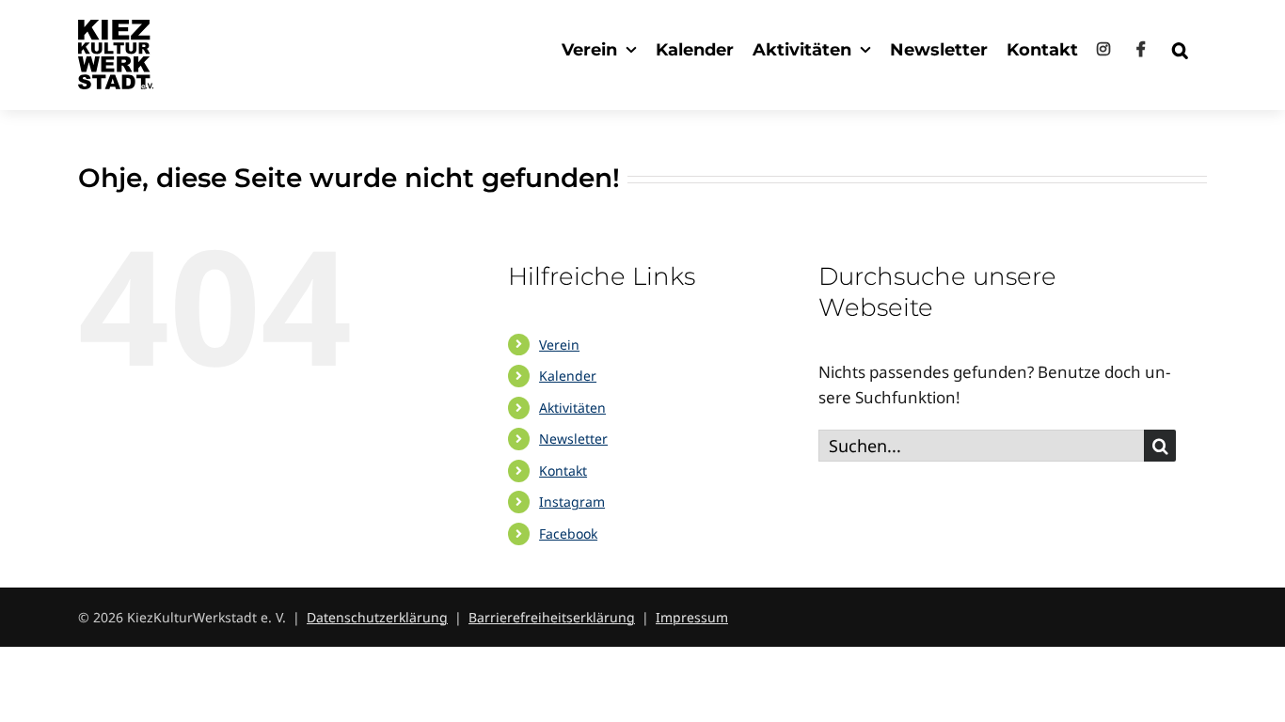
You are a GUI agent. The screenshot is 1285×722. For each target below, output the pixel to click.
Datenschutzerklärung (377, 617)
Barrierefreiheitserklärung (551, 617)
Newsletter (573, 438)
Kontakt (563, 470)
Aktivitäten (572, 407)
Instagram (572, 501)
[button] (1180, 49)
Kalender (567, 376)
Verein (559, 344)
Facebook (568, 533)
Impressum (692, 617)
